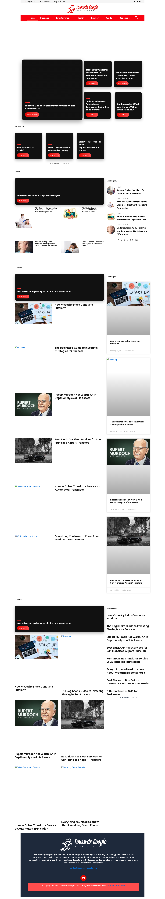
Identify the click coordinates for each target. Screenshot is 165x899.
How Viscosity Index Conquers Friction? (74, 306)
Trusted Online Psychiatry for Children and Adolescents (50, 107)
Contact (123, 18)
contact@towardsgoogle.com (83, 868)
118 (131, 240)
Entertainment (63, 18)
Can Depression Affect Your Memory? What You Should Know (128, 107)
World (109, 18)
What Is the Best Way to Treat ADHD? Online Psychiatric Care (127, 75)
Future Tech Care (116, 885)
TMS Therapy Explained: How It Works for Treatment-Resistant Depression (46, 210)
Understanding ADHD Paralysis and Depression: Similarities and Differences (46, 243)
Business (44, 18)
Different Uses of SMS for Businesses (122, 692)
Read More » (32, 115)
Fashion (95, 18)
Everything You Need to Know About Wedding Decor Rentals (78, 537)
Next (136, 240)
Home (33, 18)
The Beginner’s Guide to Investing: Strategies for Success (76, 349)
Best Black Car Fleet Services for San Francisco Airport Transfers (78, 441)
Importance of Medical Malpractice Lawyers (38, 195)
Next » (66, 164)
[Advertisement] (82, 39)
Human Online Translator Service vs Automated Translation (77, 488)
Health (81, 18)
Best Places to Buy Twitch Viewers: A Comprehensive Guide (128, 681)
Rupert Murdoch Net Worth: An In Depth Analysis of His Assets (75, 396)
